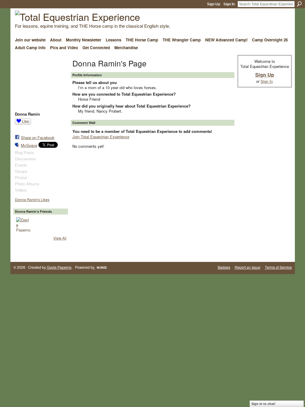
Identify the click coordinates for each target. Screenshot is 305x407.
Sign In (229, 4)
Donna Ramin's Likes (32, 199)
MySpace (29, 145)
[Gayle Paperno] (23, 224)
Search (299, 4)
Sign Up (213, 4)
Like (25, 121)
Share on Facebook (38, 137)
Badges (224, 267)
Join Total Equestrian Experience (100, 136)
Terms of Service (278, 267)
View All (59, 237)
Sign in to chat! (263, 404)
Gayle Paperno (59, 267)
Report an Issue (247, 267)
